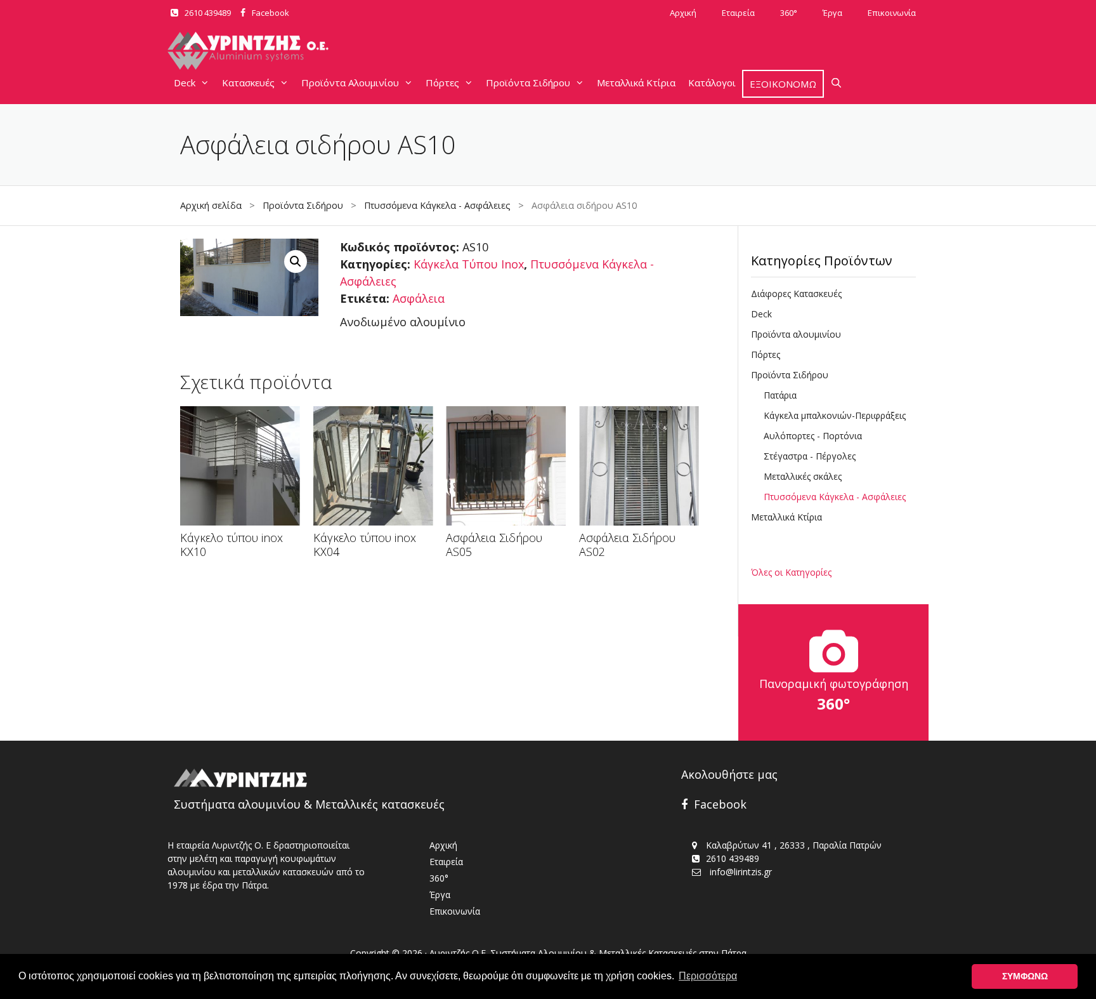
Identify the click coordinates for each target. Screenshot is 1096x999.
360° (788, 12)
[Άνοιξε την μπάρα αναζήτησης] (836, 82)
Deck (184, 82)
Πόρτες (442, 82)
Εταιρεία (738, 12)
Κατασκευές (248, 82)
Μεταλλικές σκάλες (803, 476)
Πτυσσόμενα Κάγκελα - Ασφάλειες (437, 205)
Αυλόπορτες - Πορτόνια (813, 436)
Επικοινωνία (892, 12)
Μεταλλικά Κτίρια (636, 82)
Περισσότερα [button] (708, 975)
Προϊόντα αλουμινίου (796, 334)
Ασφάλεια (419, 298)
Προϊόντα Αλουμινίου (350, 82)
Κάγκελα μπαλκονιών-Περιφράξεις (835, 415)
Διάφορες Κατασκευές (796, 294)
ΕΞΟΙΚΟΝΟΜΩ (783, 83)
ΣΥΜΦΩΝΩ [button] (1025, 976)
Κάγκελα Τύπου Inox (469, 264)
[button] (295, 261)
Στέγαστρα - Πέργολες (810, 456)
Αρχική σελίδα (211, 205)
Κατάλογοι (712, 82)
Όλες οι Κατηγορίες (791, 572)
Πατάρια (780, 395)
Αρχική (683, 12)
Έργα (832, 12)
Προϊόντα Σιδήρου (528, 82)
